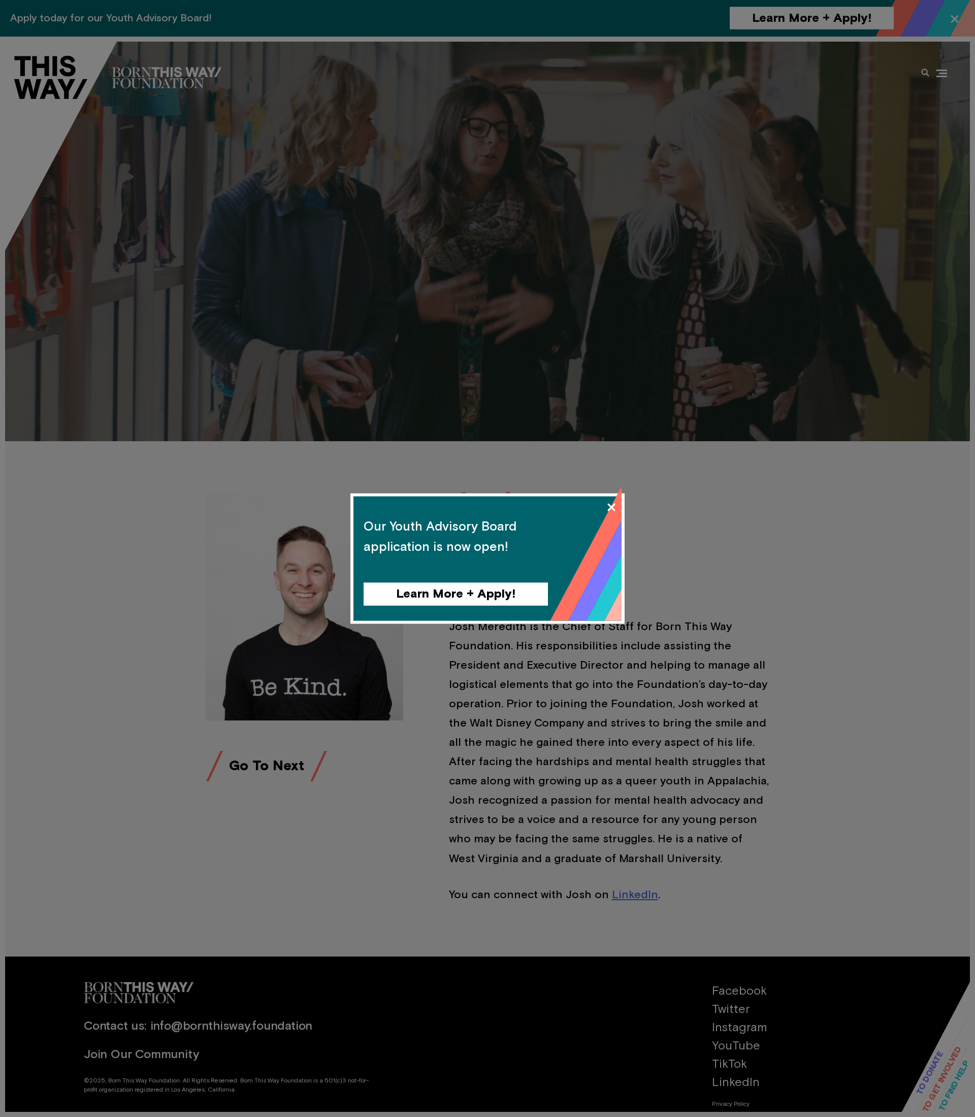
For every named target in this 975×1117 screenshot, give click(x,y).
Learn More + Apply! (455, 594)
